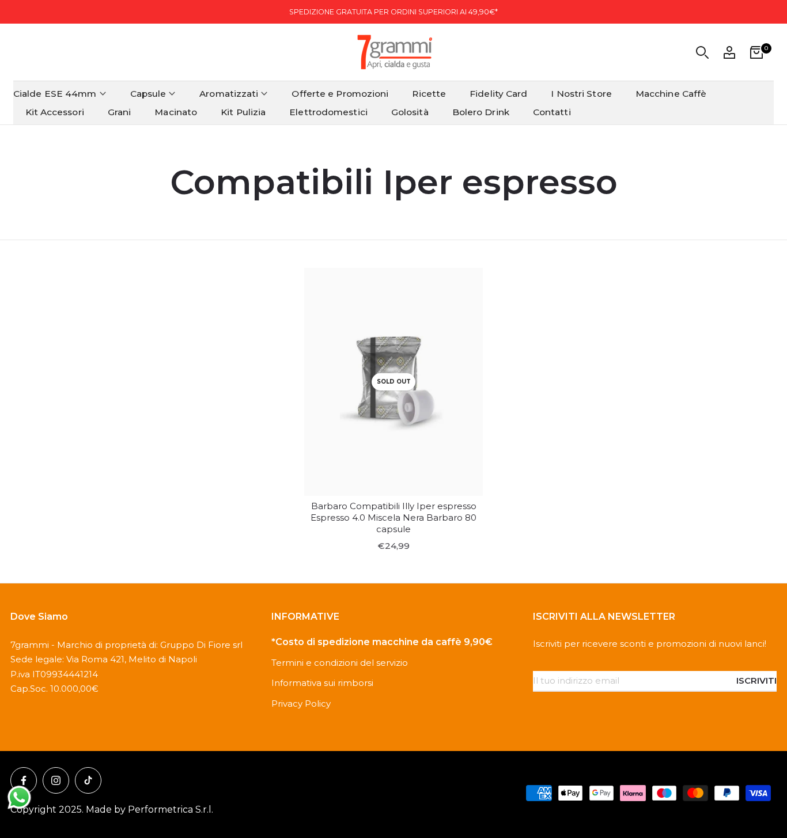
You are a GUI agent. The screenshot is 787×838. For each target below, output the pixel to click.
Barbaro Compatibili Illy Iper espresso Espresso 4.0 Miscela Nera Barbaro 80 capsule (393, 517)
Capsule (148, 93)
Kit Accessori (54, 112)
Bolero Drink (480, 112)
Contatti (552, 112)
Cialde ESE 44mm (55, 93)
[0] (756, 52)
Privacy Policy (301, 703)
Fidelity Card (498, 93)
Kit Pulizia (243, 112)
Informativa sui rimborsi (322, 682)
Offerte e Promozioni (340, 93)
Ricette (429, 93)
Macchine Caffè (670, 93)
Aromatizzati (228, 93)
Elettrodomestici (328, 112)
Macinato (175, 112)
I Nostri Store (581, 93)
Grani (119, 112)
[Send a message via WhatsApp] (19, 797)
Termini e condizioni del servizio (339, 662)
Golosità (410, 112)
